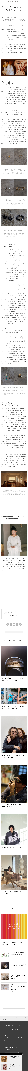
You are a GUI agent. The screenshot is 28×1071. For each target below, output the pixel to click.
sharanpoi (19, 632)
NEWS (12, 984)
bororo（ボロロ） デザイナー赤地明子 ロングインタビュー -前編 (13, 707)
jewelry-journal (20, 25)
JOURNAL (7, 1040)
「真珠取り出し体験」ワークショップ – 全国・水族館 (18, 976)
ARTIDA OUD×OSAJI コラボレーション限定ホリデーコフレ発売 (14, 1058)
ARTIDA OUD (10, 632)
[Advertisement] (14, 596)
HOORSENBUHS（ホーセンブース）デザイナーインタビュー (13, 805)
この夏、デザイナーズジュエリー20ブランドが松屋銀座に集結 (13, 943)
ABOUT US (21, 1040)
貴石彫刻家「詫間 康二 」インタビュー (13, 847)
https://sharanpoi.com (11, 572)
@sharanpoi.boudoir (12, 574)
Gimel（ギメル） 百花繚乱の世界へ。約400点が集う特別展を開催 (18, 953)
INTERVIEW (11, 25)
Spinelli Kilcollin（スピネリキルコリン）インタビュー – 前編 (13, 756)
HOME (2, 1017)
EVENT (2, 940)
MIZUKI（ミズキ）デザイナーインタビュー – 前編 (13, 893)
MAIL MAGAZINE (7, 1042)
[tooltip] (7, 624)
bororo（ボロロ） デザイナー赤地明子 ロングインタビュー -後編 (13, 679)
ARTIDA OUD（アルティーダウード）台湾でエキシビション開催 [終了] (14, 1065)
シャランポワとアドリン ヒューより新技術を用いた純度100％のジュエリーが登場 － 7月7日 (18, 988)
